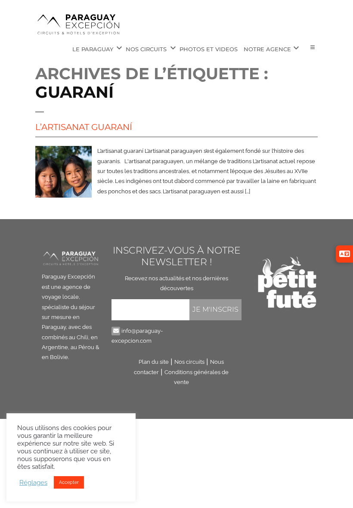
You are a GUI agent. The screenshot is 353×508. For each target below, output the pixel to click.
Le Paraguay (92, 49)
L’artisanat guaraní (83, 127)
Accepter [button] (69, 482)
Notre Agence (267, 49)
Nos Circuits (146, 49)
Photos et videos (209, 49)
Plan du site (154, 362)
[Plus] (312, 48)
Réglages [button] (33, 482)
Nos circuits (189, 362)
